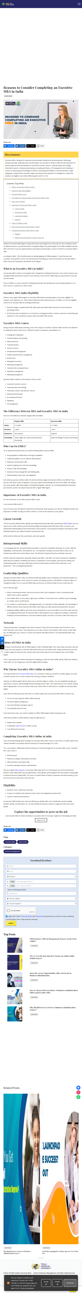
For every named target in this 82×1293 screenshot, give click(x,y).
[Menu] (79, 4)
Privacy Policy (39, 916)
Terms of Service (26, 916)
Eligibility (17, 234)
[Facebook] (2, 639)
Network (17, 220)
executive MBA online (26, 674)
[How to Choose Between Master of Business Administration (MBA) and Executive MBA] (15, 996)
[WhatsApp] (78, 1097)
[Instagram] (78, 1092)
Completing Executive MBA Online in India (25, 230)
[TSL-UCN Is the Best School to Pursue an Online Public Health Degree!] (15, 962)
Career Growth (19, 209)
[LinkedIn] (2, 643)
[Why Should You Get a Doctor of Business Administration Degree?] (15, 1013)
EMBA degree (68, 523)
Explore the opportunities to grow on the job (29, 238)
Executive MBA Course (19, 194)
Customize (70, 1283)
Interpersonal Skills (21, 212)
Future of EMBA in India (19, 223)
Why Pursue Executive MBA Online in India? (26, 227)
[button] (39, 1258)
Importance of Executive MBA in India (24, 205)
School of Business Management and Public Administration (54, 1273)
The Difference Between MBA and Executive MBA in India (30, 198)
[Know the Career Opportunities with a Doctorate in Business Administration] (15, 979)
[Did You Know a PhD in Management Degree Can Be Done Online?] (15, 945)
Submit (11, 923)
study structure (20, 726)
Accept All (46, 1283)
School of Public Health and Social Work (17, 1273)
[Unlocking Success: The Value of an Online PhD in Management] (22, 1169)
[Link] (7, 4)
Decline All (57, 1283)
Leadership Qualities (21, 216)
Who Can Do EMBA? (18, 202)
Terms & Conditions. (27, 1288)
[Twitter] (2, 647)
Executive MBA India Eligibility (21, 191)
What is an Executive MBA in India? (24, 187)
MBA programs (20, 770)
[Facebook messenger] (78, 1088)
